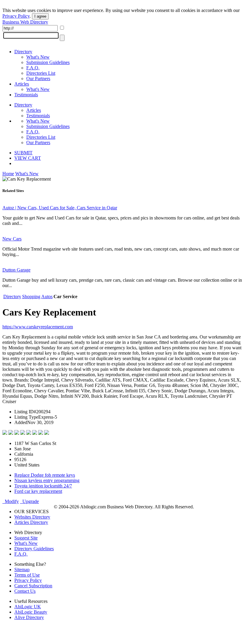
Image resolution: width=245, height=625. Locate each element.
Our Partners (38, 78)
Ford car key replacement (38, 491)
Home (8, 173)
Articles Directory (31, 522)
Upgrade (29, 501)
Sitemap (22, 569)
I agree (40, 16)
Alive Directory (29, 617)
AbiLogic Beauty (30, 612)
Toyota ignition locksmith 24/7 (43, 485)
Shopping (31, 296)
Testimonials (26, 94)
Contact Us (25, 591)
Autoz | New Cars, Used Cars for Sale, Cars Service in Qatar (59, 207)
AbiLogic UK (27, 606)
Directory (23, 51)
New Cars (12, 238)
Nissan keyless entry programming (46, 480)
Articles (21, 83)
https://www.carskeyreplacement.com (37, 326)
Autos (47, 296)
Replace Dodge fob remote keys (44, 475)
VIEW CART (27, 158)
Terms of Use (27, 574)
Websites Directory (32, 516)
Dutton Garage (16, 269)
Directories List (40, 73)
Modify (10, 501)
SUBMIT (23, 152)
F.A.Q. (32, 67)
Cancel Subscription (33, 585)
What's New (38, 57)
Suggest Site (26, 537)
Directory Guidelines (34, 548)
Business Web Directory (25, 22)
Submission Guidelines (48, 62)
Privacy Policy (16, 16)
